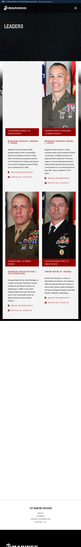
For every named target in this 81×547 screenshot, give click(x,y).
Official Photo (21, 177)
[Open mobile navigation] (75, 8)
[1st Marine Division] (15, 8)
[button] (46, 2)
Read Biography (22, 172)
